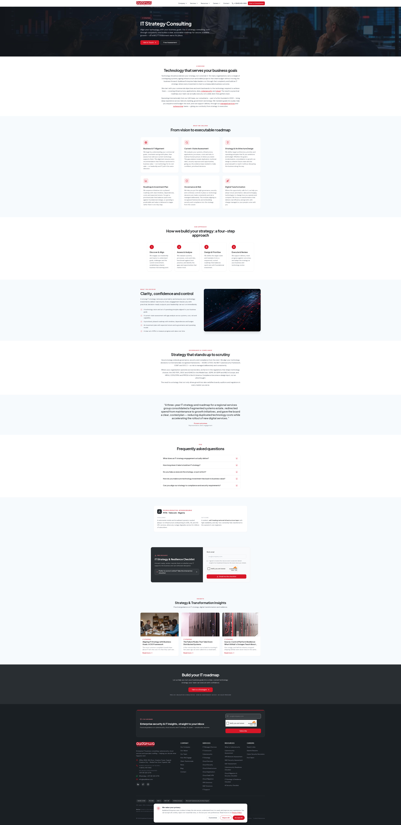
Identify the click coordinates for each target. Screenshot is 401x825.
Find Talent (250, 758)
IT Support (206, 789)
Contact (226, 3)
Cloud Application (209, 772)
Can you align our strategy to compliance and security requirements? (200, 485)
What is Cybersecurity (232, 747)
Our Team (183, 754)
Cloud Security (208, 765)
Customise (213, 818)
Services (193, 3)
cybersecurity (206, 91)
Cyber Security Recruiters (256, 754)
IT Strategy (206, 758)
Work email (210, 552)
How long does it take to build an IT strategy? (200, 465)
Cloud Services (208, 761)
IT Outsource (207, 751)
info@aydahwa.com (146, 779)
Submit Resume (252, 751)
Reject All (226, 818)
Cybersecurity (207, 754)
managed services (227, 103)
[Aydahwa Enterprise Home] (144, 3)
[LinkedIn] (138, 784)
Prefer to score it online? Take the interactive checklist (175, 572)
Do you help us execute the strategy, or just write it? (200, 472)
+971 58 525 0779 (145, 773)
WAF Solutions (208, 786)
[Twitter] (143, 784)
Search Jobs (251, 747)
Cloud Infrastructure (209, 768)
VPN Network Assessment (233, 757)
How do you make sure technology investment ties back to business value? (200, 479)
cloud (218, 91)
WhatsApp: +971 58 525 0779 (149, 776)
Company (181, 3)
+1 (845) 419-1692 (240, 3)
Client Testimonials (186, 761)
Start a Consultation (256, 3)
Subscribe (243, 731)
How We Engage (186, 758)
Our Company (185, 747)
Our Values (184, 751)
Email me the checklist (227, 576)
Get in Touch (148, 42)
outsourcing (178, 106)
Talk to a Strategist (199, 690)
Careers (215, 3)
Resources (204, 3)
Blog (181, 768)
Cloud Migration (208, 779)
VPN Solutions (207, 782)
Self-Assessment (231, 764)
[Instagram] (148, 784)
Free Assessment (170, 42)
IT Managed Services (210, 747)
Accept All (239, 818)
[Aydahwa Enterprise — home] (145, 744)
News (182, 765)
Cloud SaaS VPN (208, 775)
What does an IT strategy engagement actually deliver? (200, 458)
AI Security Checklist (232, 785)
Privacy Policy (237, 813)
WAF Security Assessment (234, 760)
